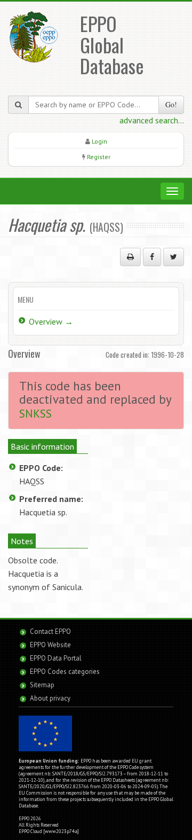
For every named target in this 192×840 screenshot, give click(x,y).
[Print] (130, 257)
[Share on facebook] (152, 257)
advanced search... (151, 120)
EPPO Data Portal (56, 658)
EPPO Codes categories (65, 671)
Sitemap (42, 684)
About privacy (50, 698)
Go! (171, 104)
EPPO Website (50, 644)
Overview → (51, 321)
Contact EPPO (50, 631)
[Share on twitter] (173, 257)
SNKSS (35, 413)
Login (99, 141)
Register (98, 157)
